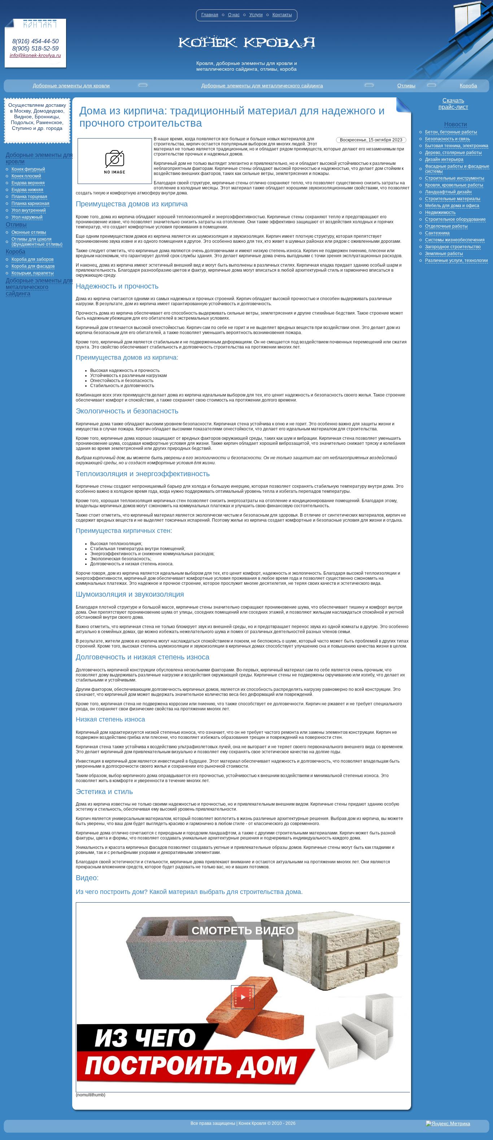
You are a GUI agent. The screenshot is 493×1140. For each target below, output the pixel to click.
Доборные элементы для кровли (71, 85)
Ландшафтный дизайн (448, 191)
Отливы (406, 85)
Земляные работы (444, 253)
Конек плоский (26, 176)
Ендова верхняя (28, 182)
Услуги (256, 14)
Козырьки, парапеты (33, 273)
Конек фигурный (28, 169)
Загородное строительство (453, 246)
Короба (468, 85)
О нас (234, 14)
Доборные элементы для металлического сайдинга (262, 85)
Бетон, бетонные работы (451, 132)
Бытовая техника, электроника (456, 145)
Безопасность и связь (447, 138)
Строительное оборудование (455, 219)
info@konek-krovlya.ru (35, 55)
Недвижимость (440, 212)
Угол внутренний (29, 210)
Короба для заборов (32, 259)
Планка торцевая (29, 196)
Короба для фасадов (33, 266)
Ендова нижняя (27, 189)
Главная (209, 14)
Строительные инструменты (454, 178)
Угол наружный (27, 217)
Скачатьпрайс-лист (453, 103)
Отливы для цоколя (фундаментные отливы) (37, 242)
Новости (455, 124)
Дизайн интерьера (444, 159)
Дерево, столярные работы (453, 152)
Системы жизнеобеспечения (455, 239)
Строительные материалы (452, 198)
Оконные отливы (29, 232)
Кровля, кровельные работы (454, 185)
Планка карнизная (30, 203)
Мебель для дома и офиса (452, 205)
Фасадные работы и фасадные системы (457, 169)
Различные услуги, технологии (456, 260)
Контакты (282, 14)
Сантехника (437, 233)
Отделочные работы (446, 226)
